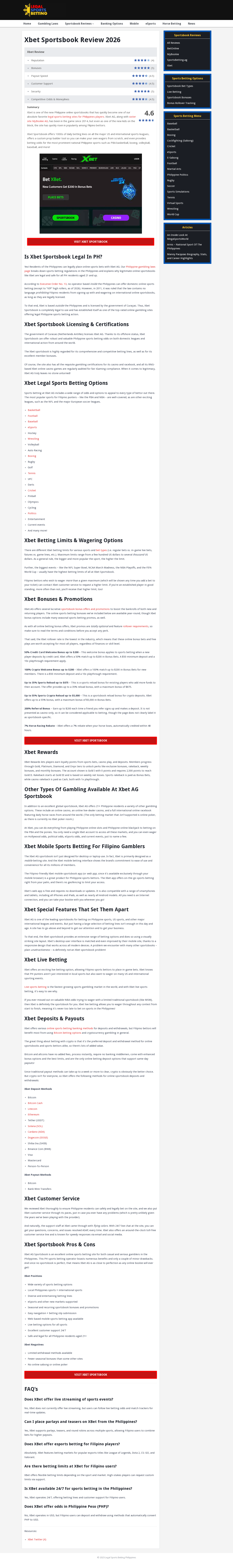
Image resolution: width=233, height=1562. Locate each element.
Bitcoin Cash (35, 1103)
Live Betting (174, 91)
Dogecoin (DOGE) (38, 1137)
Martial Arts (174, 168)
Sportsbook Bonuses (179, 97)
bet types (101, 550)
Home (27, 23)
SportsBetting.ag (177, 59)
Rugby (170, 180)
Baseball (33, 421)
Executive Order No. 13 (53, 284)
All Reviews (173, 42)
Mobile (134, 23)
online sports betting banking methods (70, 1028)
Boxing (32, 456)
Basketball (34, 410)
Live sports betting (35, 986)
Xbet (169, 65)
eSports (150, 23)
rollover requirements (135, 626)
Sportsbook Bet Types (180, 86)
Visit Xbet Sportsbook (90, 242)
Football (33, 415)
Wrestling (33, 438)
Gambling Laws (48, 23)
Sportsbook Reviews (78, 23)
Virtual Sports (175, 203)
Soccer (171, 186)
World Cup (173, 214)
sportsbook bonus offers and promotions (85, 609)
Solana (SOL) (35, 1126)
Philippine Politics (177, 174)
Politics (32, 513)
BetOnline (173, 48)
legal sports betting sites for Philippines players (76, 116)
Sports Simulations (178, 191)
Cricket (32, 490)
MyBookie (173, 54)
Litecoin (32, 1108)
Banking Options (112, 23)
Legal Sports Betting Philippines (120, 1557)
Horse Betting (172, 23)
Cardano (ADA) (36, 1131)
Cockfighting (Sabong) (180, 140)
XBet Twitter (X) (37, 1539)
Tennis (31, 473)
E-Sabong (172, 157)
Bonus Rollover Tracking (181, 103)
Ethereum (33, 1114)
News (191, 23)
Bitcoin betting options (67, 1032)
